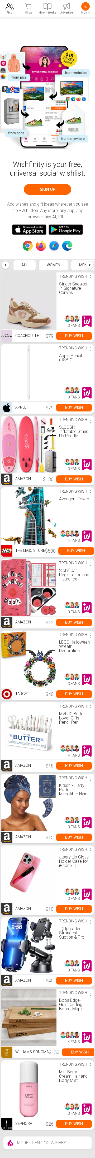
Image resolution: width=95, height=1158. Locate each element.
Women (53, 265)
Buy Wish (74, 335)
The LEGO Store (30, 550)
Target (22, 694)
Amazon (23, 479)
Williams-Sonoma (32, 1052)
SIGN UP (47, 189)
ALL (24, 265)
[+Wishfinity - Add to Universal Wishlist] (87, 321)
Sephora (23, 1123)
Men (83, 265)
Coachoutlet (28, 335)
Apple (20, 407)
